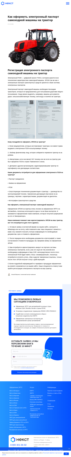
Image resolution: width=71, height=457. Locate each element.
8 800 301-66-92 (18, 445)
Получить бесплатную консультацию (26, 372)
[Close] (69, 449)
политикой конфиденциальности (27, 367)
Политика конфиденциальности (43, 442)
